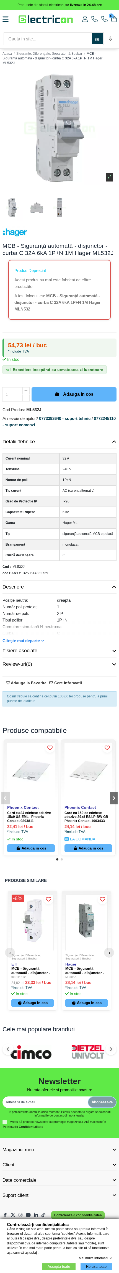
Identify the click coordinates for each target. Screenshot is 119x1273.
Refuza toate (96, 1266)
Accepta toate (59, 1266)
